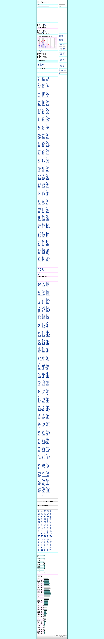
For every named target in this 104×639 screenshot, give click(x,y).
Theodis (47, 228)
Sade (47, 324)
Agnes (39, 84)
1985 (64, 44)
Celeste (39, 368)
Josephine (44, 156)
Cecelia (39, 361)
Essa (38, 269)
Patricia (43, 489)
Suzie (47, 435)
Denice (39, 436)
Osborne (47, 78)
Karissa (43, 360)
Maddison (44, 434)
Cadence (39, 346)
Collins (39, 187)
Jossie (43, 347)
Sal (46, 136)
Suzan (47, 430)
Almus (39, 93)
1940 (61, 48)
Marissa (43, 452)
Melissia (43, 459)
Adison (39, 287)
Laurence (43, 181)
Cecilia (39, 363)
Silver (47, 186)
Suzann (47, 431)
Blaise (39, 128)
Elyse (39, 468)
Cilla (38, 396)
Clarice (39, 404)
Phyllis (43, 494)
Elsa (38, 465)
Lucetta (43, 417)
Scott (47, 164)
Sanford (47, 151)
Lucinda (43, 423)
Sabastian (48, 133)
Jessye (43, 335)
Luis (42, 209)
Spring (47, 410)
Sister (47, 393)
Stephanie (51, 533)
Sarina (47, 356)
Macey (43, 430)
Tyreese (47, 239)
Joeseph (43, 148)
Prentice (47, 97)
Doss (38, 223)
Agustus (39, 85)
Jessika (43, 334)
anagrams (48, 6)
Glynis (43, 283)
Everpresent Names (61, 69)
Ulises (47, 243)
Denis (39, 211)
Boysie (39, 134)
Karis (43, 359)
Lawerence (44, 182)
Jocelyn (43, 336)
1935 (61, 47)
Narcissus (44, 476)
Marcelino (43, 216)
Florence (39, 255)
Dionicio (39, 218)
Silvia (47, 388)
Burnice (39, 142)
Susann (47, 425)
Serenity (47, 376)
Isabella (43, 306)
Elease (39, 456)
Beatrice (39, 124)
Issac (43, 120)
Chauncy (39, 174)
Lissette (43, 405)
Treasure (48, 470)
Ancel (39, 107)
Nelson (43, 248)
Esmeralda (39, 472)
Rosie (47, 314)
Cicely (39, 392)
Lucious (43, 206)
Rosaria (47, 302)
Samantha (48, 140)
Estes (39, 247)
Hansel (43, 87)
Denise (39, 437)
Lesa (43, 387)
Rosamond (48, 298)
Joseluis (43, 155)
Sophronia (48, 409)
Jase (43, 129)
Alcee (39, 87)
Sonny (47, 203)
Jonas (43, 151)
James (43, 124)
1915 (61, 44)
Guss (43, 82)
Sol (46, 198)
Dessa (39, 442)
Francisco (39, 259)
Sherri (50, 511)
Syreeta (47, 447)
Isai (40, 63)
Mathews (43, 228)
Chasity (39, 380)
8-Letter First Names (61, 39)
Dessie (39, 215)
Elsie (38, 233)
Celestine (39, 521)
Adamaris (39, 283)
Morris (43, 242)
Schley (47, 162)
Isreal (43, 119)
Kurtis (43, 174)
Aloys (39, 96)
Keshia (44, 530)
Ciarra (39, 391)
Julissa (43, 351)
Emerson (39, 236)
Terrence (47, 226)
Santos (47, 351)
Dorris (39, 450)
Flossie (39, 484)
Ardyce (39, 328)
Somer (47, 401)
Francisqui (39, 489)
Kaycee (43, 366)
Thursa (47, 463)
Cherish (38, 525)
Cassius (39, 157)
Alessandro (40, 88)
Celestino (39, 163)
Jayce (43, 135)
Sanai (47, 339)
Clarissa (39, 406)
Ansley (39, 324)
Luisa (43, 426)
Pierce (47, 92)
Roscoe (47, 122)
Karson (43, 169)
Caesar (39, 144)
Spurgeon (48, 206)
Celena (39, 366)
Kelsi (43, 371)
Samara (47, 335)
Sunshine (48, 422)
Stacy (47, 209)
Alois (38, 94)
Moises (43, 241)
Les (42, 188)
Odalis (43, 479)
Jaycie (43, 326)
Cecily (39, 364)
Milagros (43, 463)
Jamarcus (43, 123)
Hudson (43, 104)
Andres (39, 111)
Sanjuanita (48, 346)
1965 (61, 53)
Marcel (43, 215)
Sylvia (47, 445)
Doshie (41, 513)
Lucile (43, 420)
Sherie (47, 550)
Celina (39, 372)
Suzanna (48, 432)
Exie (40, 278)
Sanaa (47, 338)
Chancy (39, 169)
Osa (42, 268)
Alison (39, 301)
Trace (47, 236)
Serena (47, 375)
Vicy (47, 486)
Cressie (39, 414)
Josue (43, 159)
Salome (47, 333)
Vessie (47, 485)
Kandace (43, 357)
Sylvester (48, 219)
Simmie (47, 190)
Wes (47, 253)
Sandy (47, 150)
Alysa (39, 309)
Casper (39, 154)
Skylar (47, 196)
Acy (38, 80)
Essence (39, 475)
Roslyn (47, 317)
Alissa (39, 302)
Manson (43, 214)
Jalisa (43, 314)
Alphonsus (39, 101)
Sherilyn (50, 510)
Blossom (39, 344)
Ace (38, 77)
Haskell (43, 92)
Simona (47, 389)
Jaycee (43, 325)
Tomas (47, 233)
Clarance (39, 178)
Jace (43, 122)
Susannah (48, 427)
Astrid (39, 332)
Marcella (43, 443)
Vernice (47, 482)
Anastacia (39, 316)
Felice (39, 478)
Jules (43, 162)
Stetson (47, 211)
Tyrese (47, 240)
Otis (47, 84)
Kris (42, 173)
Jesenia (43, 328)
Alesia (39, 294)
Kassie (43, 365)
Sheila (47, 543)
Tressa (47, 472)
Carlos (39, 146)
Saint (47, 135)
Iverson (43, 121)
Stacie (47, 413)
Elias (38, 229)
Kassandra (44, 363)
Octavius (43, 258)
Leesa (43, 386)
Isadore (43, 108)
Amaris (39, 314)
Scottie (47, 165)
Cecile (39, 362)
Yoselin (47, 493)
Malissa (43, 438)
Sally (47, 331)
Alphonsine (40, 305)
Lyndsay (43, 427)
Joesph (43, 149)
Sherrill (50, 512)
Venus (47, 481)
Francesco (39, 257)
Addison (39, 284)
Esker (39, 245)
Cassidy (39, 358)
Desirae (39, 440)
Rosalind (48, 295)
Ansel (39, 113)
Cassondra (40, 360)
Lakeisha (45, 537)
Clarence (39, 179)
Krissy (43, 376)
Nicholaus (44, 250)
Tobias (47, 232)
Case (39, 148)
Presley (47, 98)
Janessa (43, 317)
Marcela (43, 440)
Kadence (43, 356)
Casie (39, 356)
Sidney (47, 181)
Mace (43, 211)
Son (47, 202)
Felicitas (39, 481)
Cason (39, 153)
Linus (43, 195)
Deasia (39, 429)
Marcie (43, 446)
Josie (43, 345)
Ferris (39, 253)
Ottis (47, 85)
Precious (48, 282)
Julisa (43, 350)
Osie (43, 63)
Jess (43, 141)
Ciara (39, 390)
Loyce (43, 415)
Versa (47, 483)
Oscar (47, 79)
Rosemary (48, 310)
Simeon (47, 189)
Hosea (43, 102)
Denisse (39, 438)
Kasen (43, 170)
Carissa (39, 353)
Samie (47, 141)
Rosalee (47, 292)
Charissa (39, 376)
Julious (43, 163)
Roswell (47, 127)
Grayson (43, 80)
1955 (63, 45)
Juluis (43, 164)
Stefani (50, 530)
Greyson (43, 81)
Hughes (43, 105)
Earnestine (42, 514)
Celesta (39, 367)
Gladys (43, 77)
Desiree (39, 441)
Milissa (43, 464)
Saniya (47, 344)
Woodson (48, 258)
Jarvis (43, 128)
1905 (60, 48)
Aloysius (39, 97)
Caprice (39, 351)
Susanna (48, 426)
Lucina (43, 422)
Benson (39, 125)
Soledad (47, 400)
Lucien (43, 204)
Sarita (47, 357)
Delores (39, 433)
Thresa (47, 462)
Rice (47, 116)
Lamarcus (44, 178)
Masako (43, 454)
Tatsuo (47, 220)
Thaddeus (48, 227)
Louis (43, 199)
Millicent (43, 465)
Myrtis (43, 472)
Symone (47, 446)
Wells (47, 252)
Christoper (39, 532)
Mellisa (43, 460)
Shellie (47, 547)
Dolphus (39, 220)
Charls (39, 171)
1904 (45, 31)
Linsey (43, 400)
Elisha (41, 519)
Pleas (47, 93)
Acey (38, 63)
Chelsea (39, 381)
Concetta (39, 410)
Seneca (47, 174)
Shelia (47, 546)
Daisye (39, 422)
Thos (47, 230)
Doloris (39, 447)
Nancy (43, 475)
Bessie (39, 127)
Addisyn (39, 285)
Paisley (43, 485)
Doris (38, 221)
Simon (47, 191)
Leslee (43, 389)
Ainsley (39, 290)
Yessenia (48, 492)
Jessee (43, 143)
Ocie (40, 66)
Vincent (47, 247)
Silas (47, 185)
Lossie (43, 409)
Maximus (43, 233)
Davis (39, 203)
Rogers (47, 117)
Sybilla (47, 437)
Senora (47, 374)
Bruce (39, 138)
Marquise (43, 225)
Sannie (47, 347)
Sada (47, 323)
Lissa (43, 404)
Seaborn (47, 167)
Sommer (47, 402)
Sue (47, 417)
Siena (47, 383)
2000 (63, 55)
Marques (43, 223)
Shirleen (50, 515)
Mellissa (48, 516)
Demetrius (39, 209)
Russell (47, 132)
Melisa (43, 457)
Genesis (39, 490)
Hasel (43, 292)
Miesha (47, 518)
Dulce (39, 453)
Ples (47, 95)
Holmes (43, 100)
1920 (61, 45)
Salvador (47, 138)
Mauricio (43, 232)
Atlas (38, 120)
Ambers (39, 104)
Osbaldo (43, 264)
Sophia (47, 407)
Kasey (43, 171)
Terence (47, 224)
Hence (43, 96)
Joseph (43, 342)
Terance (47, 223)
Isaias (43, 111)
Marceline (44, 442)
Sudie (47, 416)
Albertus (39, 86)
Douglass (39, 225)
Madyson (44, 437)
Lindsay (43, 193)
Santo (47, 155)
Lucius (43, 207)
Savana (47, 361)
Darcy (39, 200)
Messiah (43, 237)
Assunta (39, 331)
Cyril (38, 196)
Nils (42, 255)
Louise (43, 200)
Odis (43, 259)
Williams (47, 255)
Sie (46, 182)
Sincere (47, 193)
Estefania (42, 529)
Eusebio (39, 249)
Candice (39, 348)
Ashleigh (39, 514)
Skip (47, 195)
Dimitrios (39, 217)
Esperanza (39, 473)
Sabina (47, 320)
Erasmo (39, 239)
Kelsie (43, 372)
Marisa (43, 449)
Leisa (44, 539)
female (46, 6)
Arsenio (39, 115)
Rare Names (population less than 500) (62, 73)
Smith (47, 197)
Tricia (47, 474)
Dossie (39, 452)
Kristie (44, 534)
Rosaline (48, 296)
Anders (39, 108)
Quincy (47, 104)
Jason (43, 132)
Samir (47, 142)
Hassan (43, 93)
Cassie (39, 156)
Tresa (47, 471)
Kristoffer (45, 536)
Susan (47, 423)
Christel (38, 528)
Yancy (47, 259)
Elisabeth (39, 458)
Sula (47, 419)
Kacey (43, 353)
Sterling (50, 534)
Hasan (43, 91)
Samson (47, 146)
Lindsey (43, 194)
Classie (39, 407)
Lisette (44, 547)
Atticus (39, 121)
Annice (39, 322)
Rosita (47, 316)
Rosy (47, 319)
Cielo (38, 393)
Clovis (39, 186)
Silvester (47, 187)
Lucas (43, 201)
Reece (47, 110)
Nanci (43, 473)
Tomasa (47, 465)
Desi (38, 548)
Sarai (47, 354)
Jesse (43, 142)
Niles (47, 522)
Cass (38, 155)
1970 (63, 47)
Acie (38, 64)
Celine (39, 373)
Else (38, 466)
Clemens (39, 184)
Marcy (43, 447)
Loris (43, 408)
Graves (43, 79)
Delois (39, 432)
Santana (47, 152)
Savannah (48, 363)
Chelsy (39, 385)
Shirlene (50, 516)
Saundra (47, 360)
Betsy (39, 342)
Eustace (39, 250)
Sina (47, 391)
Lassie (43, 382)
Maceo (43, 212)
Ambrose (39, 105)
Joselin (43, 340)
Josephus (43, 157)
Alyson (39, 312)
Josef (43, 154)
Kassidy (43, 364)
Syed (47, 216)
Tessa (47, 453)
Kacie (43, 354)
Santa (47, 348)
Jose (43, 153)
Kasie (43, 362)
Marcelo (43, 219)
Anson (39, 114)
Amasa (39, 103)
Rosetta (47, 312)
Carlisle (39, 145)
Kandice (43, 358)
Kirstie (44, 533)
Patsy (47, 90)
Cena (39, 374)
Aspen (39, 330)
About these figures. (39, 575)
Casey (39, 149)
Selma (47, 372)
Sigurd (47, 184)
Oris (42, 261)
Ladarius (43, 177)
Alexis (39, 89)
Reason (47, 109)
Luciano (43, 203)
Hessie (43, 294)
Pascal (47, 88)
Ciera (39, 394)
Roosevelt (48, 118)
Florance (39, 482)
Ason (38, 329)
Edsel (39, 227)
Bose (38, 131)
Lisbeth (43, 402)
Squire (47, 207)
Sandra (47, 149)
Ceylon (39, 165)
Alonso (39, 95)
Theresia (48, 460)
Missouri (43, 467)
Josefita (43, 339)
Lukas (43, 210)
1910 (60, 49)
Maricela (43, 448)
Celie (38, 371)
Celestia (39, 369)
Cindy (39, 399)
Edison (39, 226)
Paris (47, 87)
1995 (63, 54)
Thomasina (48, 461)
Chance (39, 167)
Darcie (39, 426)
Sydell (47, 439)
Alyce (39, 306)
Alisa (38, 300)
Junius (43, 166)
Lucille (43, 421)
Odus (43, 260)
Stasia (47, 415)
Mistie (47, 520)
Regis (47, 112)
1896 (42, 32)
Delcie (39, 430)
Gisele (39, 491)
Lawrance (43, 183)
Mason (43, 227)
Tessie (47, 454)
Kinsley (43, 374)
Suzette (47, 434)
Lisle (43, 197)
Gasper (39, 262)
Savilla (47, 364)
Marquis (43, 224)
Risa (47, 289)
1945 (61, 49)
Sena (47, 373)
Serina (47, 377)
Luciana (43, 419)
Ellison (39, 231)
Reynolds (48, 114)
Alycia (39, 307)
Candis (39, 349)
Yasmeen (48, 488)
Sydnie (47, 443)
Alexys (39, 297)
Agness (39, 289)
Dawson (39, 204)
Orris (43, 262)
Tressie (47, 473)
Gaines (39, 260)
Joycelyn (43, 349)
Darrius (39, 202)
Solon (47, 201)
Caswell (39, 158)
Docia (39, 445)
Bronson (39, 137)
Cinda (39, 397)
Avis (38, 333)
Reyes (47, 113)
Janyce (43, 320)
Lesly (43, 393)
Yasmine (47, 490)
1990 (64, 45)
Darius (39, 201)
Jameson (43, 125)
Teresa (47, 450)
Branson (39, 135)
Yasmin (47, 489)
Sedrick (47, 171)
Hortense (43, 296)
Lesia (43, 388)
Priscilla (47, 286)
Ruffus (47, 129)
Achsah (39, 282)
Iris (42, 302)
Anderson (39, 109)
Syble (47, 438)
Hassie (43, 293)
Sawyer (47, 161)
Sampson (48, 145)
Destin (41, 510)
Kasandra (44, 361)
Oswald (47, 82)
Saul (47, 157)
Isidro (43, 115)
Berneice (39, 336)
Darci (38, 425)
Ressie (47, 288)
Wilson (47, 257)
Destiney (42, 511)
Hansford (43, 88)
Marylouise (44, 453)
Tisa (47, 464)
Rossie (47, 126)
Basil (38, 123)
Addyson (39, 286)
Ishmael (45, 510)
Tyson (47, 242)
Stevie (50, 535)
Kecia (43, 368)
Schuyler (47, 163)
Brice (38, 136)
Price (47, 100)
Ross (47, 125)
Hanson (43, 89)
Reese (47, 111)
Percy (47, 91)
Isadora (43, 308)
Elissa (39, 460)
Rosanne (48, 301)
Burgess (39, 141)
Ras (47, 108)
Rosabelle (48, 291)
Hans (43, 86)
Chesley (39, 175)
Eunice (39, 248)
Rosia (47, 313)
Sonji (47, 405)
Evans (39, 251)
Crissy (39, 416)
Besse (39, 339)
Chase (39, 379)
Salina (47, 329)
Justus (43, 168)
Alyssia (39, 313)
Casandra (39, 354)
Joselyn (43, 341)
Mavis (43, 456)
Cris (38, 192)
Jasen (43, 130)
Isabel (41, 547)
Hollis (43, 99)
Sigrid (47, 387)
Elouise (39, 464)
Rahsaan (47, 105)
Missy (43, 468)
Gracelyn (43, 285)
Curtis (39, 193)
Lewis (43, 192)
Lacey (43, 175)
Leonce (43, 186)
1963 (44, 30)
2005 (64, 47)
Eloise (39, 463)
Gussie (43, 83)
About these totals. (39, 51)
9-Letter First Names (61, 40)
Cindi (38, 398)
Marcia (43, 445)
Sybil (47, 436)
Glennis (43, 282)
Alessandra (40, 295)
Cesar (39, 164)
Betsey (39, 341)
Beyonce (39, 343)
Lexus (43, 396)
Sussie (47, 429)
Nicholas (43, 249)
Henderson (44, 97)
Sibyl (47, 380)
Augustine (39, 515)
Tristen (50, 544)
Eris (38, 471)
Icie (40, 268)
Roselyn (47, 308)
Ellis (38, 230)
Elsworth (39, 234)
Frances (39, 256)
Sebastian (48, 170)
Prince (47, 102)
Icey (38, 270)
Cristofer (39, 538)
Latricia (43, 384)
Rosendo (47, 123)
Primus (47, 101)
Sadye (47, 326)
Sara (47, 352)
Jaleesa (43, 313)
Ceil (38, 365)
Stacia (47, 412)
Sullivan (47, 212)
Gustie (41, 542)
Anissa (39, 320)
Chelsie (39, 384)
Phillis (43, 491)
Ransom (47, 107)
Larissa (43, 380)
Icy (42, 300)
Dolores (39, 219)
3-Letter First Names (61, 35)
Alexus (39, 296)
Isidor (43, 114)
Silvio (47, 188)
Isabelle (43, 307)
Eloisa (39, 462)
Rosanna (48, 300)
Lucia (43, 418)
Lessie (43, 191)
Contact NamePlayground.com (64, 635)
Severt (47, 178)
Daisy (39, 197)
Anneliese (39, 321)
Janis (43, 319)
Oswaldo (47, 83)
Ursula (47, 475)
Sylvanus (48, 218)
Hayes (43, 94)
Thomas (47, 229)
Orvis (43, 263)
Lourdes (43, 413)
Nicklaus (43, 251)
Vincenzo (48, 248)
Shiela (50, 514)
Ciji (38, 395)
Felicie (39, 480)
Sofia (47, 399)
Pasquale (48, 89)
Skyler (47, 397)
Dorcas (39, 448)
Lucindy (43, 424)
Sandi (47, 340)
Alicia (39, 299)
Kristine (45, 535)
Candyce (39, 350)
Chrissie (39, 388)
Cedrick (39, 162)
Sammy (47, 144)
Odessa (43, 481)
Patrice (43, 488)
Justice (43, 167)
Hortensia (44, 297)
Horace (43, 101)
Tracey (47, 237)
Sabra (47, 321)
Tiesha (50, 542)
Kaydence (44, 367)
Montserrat (44, 469)
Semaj (47, 173)
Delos (39, 206)
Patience (43, 487)
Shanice (48, 541)
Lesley (43, 390)
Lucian (43, 202)
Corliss (39, 413)
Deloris (39, 434)
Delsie (39, 435)
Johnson (43, 150)
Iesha (41, 545)
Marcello (43, 217)
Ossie (43, 64)
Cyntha (39, 418)
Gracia (43, 286)
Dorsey (39, 222)
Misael (43, 240)
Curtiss (39, 194)
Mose (43, 243)
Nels (43, 247)
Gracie (43, 287)
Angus (39, 112)
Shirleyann (51, 517)
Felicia (39, 479)
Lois (42, 198)
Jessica (43, 144)
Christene (39, 530)
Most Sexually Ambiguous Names (62, 70)
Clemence (39, 183)
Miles (43, 238)
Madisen (43, 435)
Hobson (43, 98)
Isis (42, 310)
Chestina (39, 526)
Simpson (47, 192)
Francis (39, 258)
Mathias (43, 229)
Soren (47, 204)
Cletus (39, 185)
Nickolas (43, 252)
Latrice (43, 383)
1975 (63, 48)
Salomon (47, 137)
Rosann (47, 299)
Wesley (47, 254)
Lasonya (43, 381)
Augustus (39, 122)
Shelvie (47, 548)
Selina (47, 371)
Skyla (47, 395)
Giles (38, 263)
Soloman (47, 199)
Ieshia (41, 546)
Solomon (47, 200)
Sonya (47, 406)
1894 (45, 25)
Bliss (38, 130)
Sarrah (47, 358)
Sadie (47, 325)
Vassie (47, 478)
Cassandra (40, 357)
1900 (60, 47)
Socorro (47, 398)
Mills (43, 239)
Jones (43, 152)
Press (47, 99)
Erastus (39, 241)
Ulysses (47, 244)
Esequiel (39, 244)
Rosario (47, 120)
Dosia (39, 451)
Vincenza (48, 487)
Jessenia (43, 330)
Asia (38, 268)
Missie (43, 466)
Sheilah (47, 544)
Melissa (43, 234)
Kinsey (43, 373)
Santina (47, 350)
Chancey (39, 168)
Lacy (43, 176)
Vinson (47, 249)
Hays (43, 95)
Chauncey (39, 173)
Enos (38, 238)
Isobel (43, 312)
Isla (42, 311)
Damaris (39, 424)
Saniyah (47, 345)
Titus (47, 231)
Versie (47, 484)
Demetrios (39, 208)
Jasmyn (43, 322)
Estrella (39, 476)
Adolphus (39, 82)
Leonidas (43, 187)
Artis (38, 116)
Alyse (39, 310)
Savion (47, 159)
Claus (39, 181)
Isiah (41, 65)
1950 (63, 44)
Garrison (39, 261)
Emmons (39, 237)
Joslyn (43, 346)
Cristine (38, 537)
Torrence (47, 235)
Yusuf (47, 262)
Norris (43, 256)
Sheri (47, 549)
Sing (47, 194)
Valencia (47, 476)
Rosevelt (47, 124)
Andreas (39, 110)
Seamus (47, 168)
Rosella (47, 307)
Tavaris (47, 222)
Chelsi (39, 383)
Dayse (39, 428)
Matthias (43, 230)
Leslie (43, 189)
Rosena (47, 311)
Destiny (42, 512)
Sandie (47, 341)
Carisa (39, 352)
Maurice (43, 231)
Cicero (39, 177)
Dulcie (39, 454)
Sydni (47, 442)
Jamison (43, 126)
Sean (47, 169)
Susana (47, 424)
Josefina (43, 338)
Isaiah (41, 64)
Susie (47, 214)
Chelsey (39, 382)
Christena (39, 529)
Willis (47, 256)
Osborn (47, 77)
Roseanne (48, 306)
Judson (43, 161)
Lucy (43, 208)
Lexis (43, 395)
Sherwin (50, 513)
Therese (47, 459)
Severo (47, 177)
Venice (47, 480)
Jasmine (43, 131)
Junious (43, 165)
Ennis (41, 525)
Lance (43, 179)
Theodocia (48, 456)
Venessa (48, 479)
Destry (39, 216)
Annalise (39, 512)
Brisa (38, 345)
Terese (47, 451)
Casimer (39, 150)
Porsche (43, 495)
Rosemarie (48, 309)
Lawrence (43, 184)
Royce (47, 128)
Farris (39, 252)
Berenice (39, 335)
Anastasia (39, 317)
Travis (47, 238)
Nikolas (43, 254)
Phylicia (43, 492)
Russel (47, 131)
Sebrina (47, 368)
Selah (47, 369)
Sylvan (47, 217)
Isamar (43, 309)
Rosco (47, 121)
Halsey (43, 85)
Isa (40, 269)
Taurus (47, 221)
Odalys (43, 480)
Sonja (47, 404)
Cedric (39, 161)
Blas (38, 129)
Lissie (43, 406)
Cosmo (39, 191)
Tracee (47, 466)
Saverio (47, 158)
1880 (60, 44)
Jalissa (43, 315)
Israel (43, 118)
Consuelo (39, 412)
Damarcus (39, 199)
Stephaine (51, 531)
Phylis (43, 493)
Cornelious (39, 189)
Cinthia (39, 401)
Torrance (47, 234)
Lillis (43, 397)
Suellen (47, 418)
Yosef (47, 260)
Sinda (47, 392)
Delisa (39, 431)
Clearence (39, 182)
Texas (47, 455)
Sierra (47, 385)
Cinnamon (39, 400)
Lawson (43, 185)
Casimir (39, 151)
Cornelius (39, 190)
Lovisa (43, 414)
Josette (43, 344)
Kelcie (43, 369)
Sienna (47, 384)
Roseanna (48, 305)
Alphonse (39, 99)
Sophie (47, 408)
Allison (39, 92)
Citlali (39, 402)
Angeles (39, 318)
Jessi (43, 331)
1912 (44, 24)
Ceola (39, 375)
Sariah (47, 355)
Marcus (43, 221)
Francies (39, 486)
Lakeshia (45, 538)
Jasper (43, 133)
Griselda (43, 290)
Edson (39, 228)
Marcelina (44, 441)
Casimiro (39, 152)
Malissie (43, 439)
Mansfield (48, 511)
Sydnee (47, 440)
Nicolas (43, 253)
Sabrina (47, 322)
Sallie (47, 330)
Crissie (39, 415)
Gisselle (39, 493)
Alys (38, 308)
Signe (50, 523)
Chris (38, 176)
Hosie (43, 103)
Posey (47, 96)
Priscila (47, 285)
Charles (39, 170)
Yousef (47, 261)
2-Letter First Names (61, 34)
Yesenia (47, 491)
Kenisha (45, 529)
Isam (43, 112)
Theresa (47, 458)
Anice (39, 319)
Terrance (47, 225)
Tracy (47, 469)
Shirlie (50, 518)
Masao (43, 226)
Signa (47, 386)
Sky (47, 394)
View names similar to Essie (41, 6)
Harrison (43, 90)
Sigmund (47, 183)
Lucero (43, 416)
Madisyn (43, 436)
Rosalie (47, 294)
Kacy (43, 355)
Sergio (47, 175)
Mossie (43, 470)
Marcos (43, 220)
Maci (43, 431)
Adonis (39, 83)
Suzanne (48, 433)
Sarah (47, 156)
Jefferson (43, 138)
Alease (39, 292)
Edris (38, 455)
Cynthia (39, 195)
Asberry (39, 118)
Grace (43, 78)
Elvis (38, 235)
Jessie (43, 145)
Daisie (39, 420)
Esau (38, 66)
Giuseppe (39, 264)
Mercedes (44, 461)
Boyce (39, 133)
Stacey (47, 208)
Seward (47, 179)
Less (43, 190)
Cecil (38, 160)
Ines (43, 301)
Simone (47, 390)
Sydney (47, 215)
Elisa (38, 457)
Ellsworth (39, 232)
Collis (39, 188)
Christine (39, 531)
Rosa (47, 119)
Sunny (47, 421)
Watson (47, 251)
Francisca (39, 488)
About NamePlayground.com (57, 635)
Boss (38, 132)
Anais (39, 315)
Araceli (39, 325)
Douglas (39, 224)
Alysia (39, 311)
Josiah (43, 158)
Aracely (39, 326)
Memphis (43, 235)
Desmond (39, 214)
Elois (38, 461)
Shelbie (47, 545)
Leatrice (43, 385)
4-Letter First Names (61, 36)
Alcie (38, 291)
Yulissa (47, 494)
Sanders (47, 148)
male (44, 6)
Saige (47, 328)
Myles (43, 245)
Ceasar (39, 159)
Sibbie (47, 379)
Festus (39, 254)
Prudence (48, 287)
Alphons (39, 98)
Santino (47, 154)
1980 (63, 49)
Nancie (43, 474)
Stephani (51, 532)
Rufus (47, 130)
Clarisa (39, 405)
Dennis (39, 212)
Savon (47, 160)
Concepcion (40, 409)
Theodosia (48, 457)
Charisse (39, 377)
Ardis (38, 327)
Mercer (43, 236)
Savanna (48, 362)
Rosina (47, 315)
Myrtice (43, 471)
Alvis (38, 102)
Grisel (43, 289)
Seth (47, 176)
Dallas (39, 198)
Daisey (38, 539)
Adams (39, 81)
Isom (43, 117)
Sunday (47, 420)
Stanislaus (48, 210)
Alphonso (39, 100)
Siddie (47, 381)
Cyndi (39, 417)
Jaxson (43, 134)
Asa (38, 65)
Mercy (43, 462)
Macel (43, 429)
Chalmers (39, 166)
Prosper (47, 103)
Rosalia (47, 293)
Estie (41, 530)
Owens (47, 86)
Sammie (47, 143)
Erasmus (39, 240)
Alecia (39, 293)
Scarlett (47, 366)
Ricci (47, 115)
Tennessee (48, 449)
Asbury (39, 119)
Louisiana (44, 412)
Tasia (47, 448)
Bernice (39, 126)
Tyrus (47, 241)
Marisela (43, 450)
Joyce (43, 160)
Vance (47, 245)
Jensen (43, 140)
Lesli (43, 391)
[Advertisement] (60, 2)
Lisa (42, 196)
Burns (39, 143)
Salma (47, 332)
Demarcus (39, 207)
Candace (39, 347)
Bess (38, 338)
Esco (41, 73)
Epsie (39, 470)
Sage (47, 134)
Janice (43, 127)
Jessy (43, 146)
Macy (43, 433)
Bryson (39, 140)
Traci (47, 468)
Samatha (48, 336)
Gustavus (43, 84)
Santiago (47, 153)
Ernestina (42, 527)
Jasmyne (43, 323)
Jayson (43, 137)
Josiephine (45, 524)
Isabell (43, 305)
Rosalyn (47, 297)
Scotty (47, 166)
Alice (38, 91)
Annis (39, 323)
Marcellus (43, 218)
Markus (43, 222)
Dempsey (39, 210)
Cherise (39, 386)
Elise (38, 459)
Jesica (44, 516)
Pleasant (47, 94)
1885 (60, 45)
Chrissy (39, 389)
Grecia (43, 288)
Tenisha (50, 539)
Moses (43, 244)
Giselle (39, 492)
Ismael (43, 116)
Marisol (43, 451)
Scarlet (47, 365)
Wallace (47, 250)
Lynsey (43, 428)
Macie (43, 432)
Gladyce (39, 494)
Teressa (47, 452)
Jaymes (43, 136)
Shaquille (48, 542)
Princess (47, 284)
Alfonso (39, 90)
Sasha (47, 359)
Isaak (43, 107)
